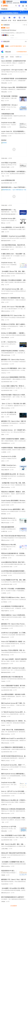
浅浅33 (2, 416)
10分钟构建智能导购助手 (21, 51)
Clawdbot (3, 399)
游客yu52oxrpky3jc (5, 522)
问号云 (2, 284)
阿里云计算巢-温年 (5, 337)
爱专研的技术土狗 (5, 249)
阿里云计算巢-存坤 (5, 469)
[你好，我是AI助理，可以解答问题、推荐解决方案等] (19, 5)
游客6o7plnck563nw (5, 275)
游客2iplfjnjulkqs (4, 769)
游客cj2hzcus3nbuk (5, 540)
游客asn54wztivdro (5, 743)
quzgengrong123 (5, 293)
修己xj (2, 100)
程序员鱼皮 (3, 127)
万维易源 (3, 875)
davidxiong (3, 328)
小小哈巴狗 (3, 258)
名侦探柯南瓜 (4, 135)
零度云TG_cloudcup (5, 760)
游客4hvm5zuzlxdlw (5, 813)
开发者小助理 (4, 158)
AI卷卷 (2, 231)
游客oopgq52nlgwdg (5, 355)
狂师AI (2, 346)
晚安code (3, 223)
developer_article (5, 65)
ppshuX (3, 787)
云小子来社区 (4, 478)
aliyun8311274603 (5, 505)
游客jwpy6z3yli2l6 (5, 637)
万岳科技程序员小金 (5, 443)
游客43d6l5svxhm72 (5, 892)
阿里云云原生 (4, 74)
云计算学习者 (4, 496)
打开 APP (23, 2)
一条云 (2, 176)
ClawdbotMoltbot (4, 364)
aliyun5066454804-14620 (6, 183)
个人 (25, 9)
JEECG (2, 461)
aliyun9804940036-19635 (6, 381)
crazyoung (3, 372)
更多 (26, 41)
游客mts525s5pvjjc (5, 654)
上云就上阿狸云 (4, 848)
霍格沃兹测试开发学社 (6, 240)
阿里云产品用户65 (5, 610)
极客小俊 (3, 109)
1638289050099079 (5, 795)
